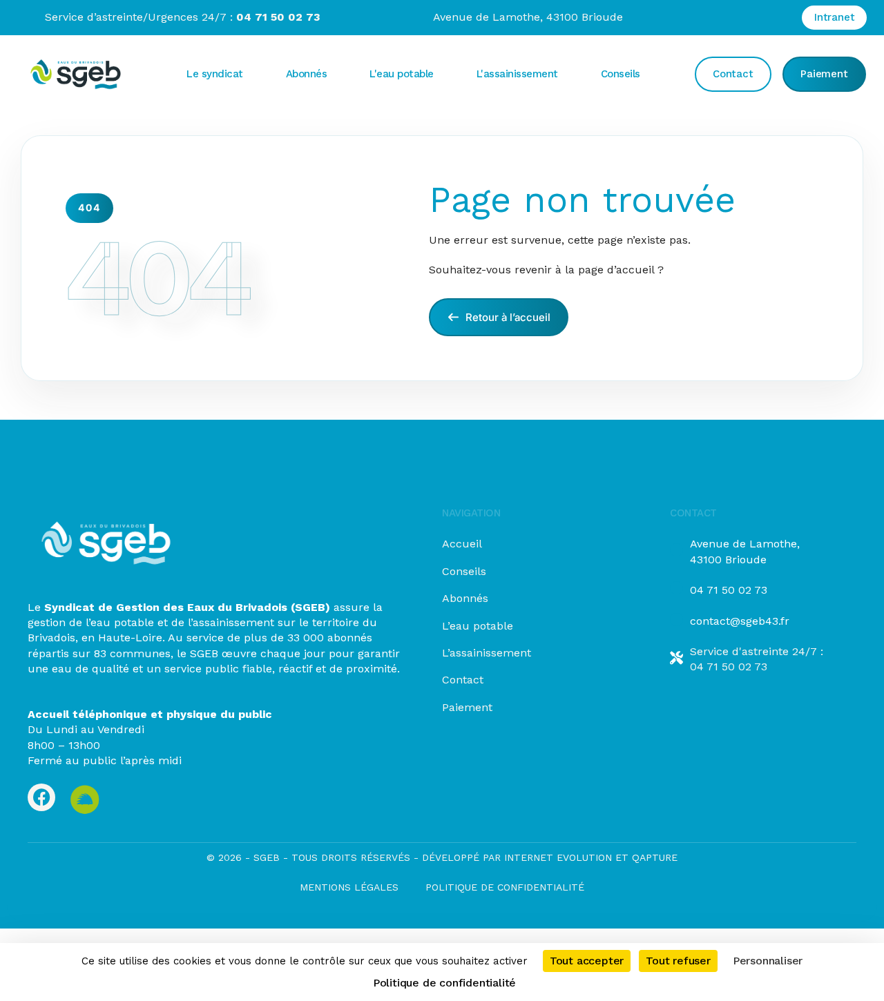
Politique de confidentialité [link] (444, 982)
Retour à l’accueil (506, 317)
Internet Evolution (556, 857)
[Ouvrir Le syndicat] (255, 74)
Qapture (655, 857)
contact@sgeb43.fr (739, 621)
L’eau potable (477, 625)
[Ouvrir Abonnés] (338, 74)
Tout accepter (587, 960)
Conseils (464, 571)
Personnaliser (768, 960)
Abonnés (465, 598)
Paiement (467, 707)
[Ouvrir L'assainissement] (570, 74)
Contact (462, 679)
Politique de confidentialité (504, 887)
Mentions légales (349, 887)
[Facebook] (41, 797)
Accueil (462, 543)
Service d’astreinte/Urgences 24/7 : (182, 16)
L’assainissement (486, 652)
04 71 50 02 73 (728, 589)
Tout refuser (678, 960)
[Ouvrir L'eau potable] (445, 74)
